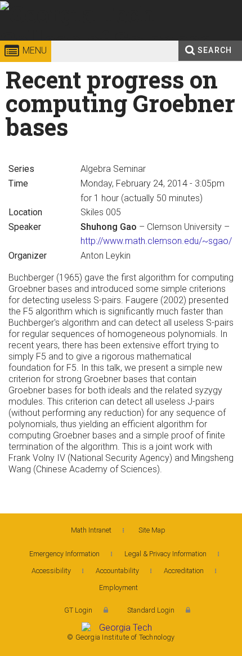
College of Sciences (127, 42)
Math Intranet (91, 530)
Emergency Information (64, 553)
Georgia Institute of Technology (36, 42)
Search (215, 50)
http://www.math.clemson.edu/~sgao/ (156, 241)
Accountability (117, 570)
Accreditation (184, 570)
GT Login (78, 610)
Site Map (151, 530)
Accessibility (51, 570)
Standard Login (150, 610)
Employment (118, 587)
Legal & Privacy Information (165, 553)
